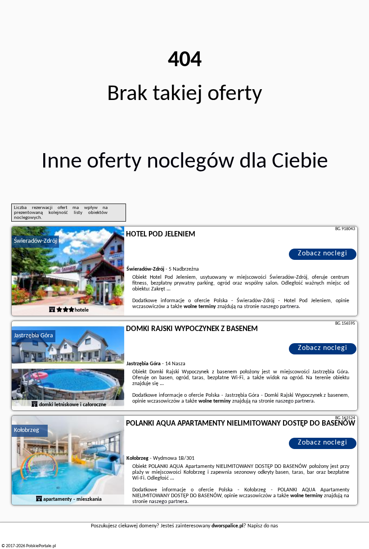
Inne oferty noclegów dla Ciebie (184, 161)
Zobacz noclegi (322, 253)
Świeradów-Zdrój (35, 241)
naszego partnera (280, 306)
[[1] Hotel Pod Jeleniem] (68, 272)
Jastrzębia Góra (33, 335)
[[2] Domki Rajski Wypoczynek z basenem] (68, 366)
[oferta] (52, 310)
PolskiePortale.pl (41, 546)
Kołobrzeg (26, 430)
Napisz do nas (263, 526)
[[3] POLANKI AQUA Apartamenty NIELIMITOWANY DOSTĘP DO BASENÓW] (68, 461)
